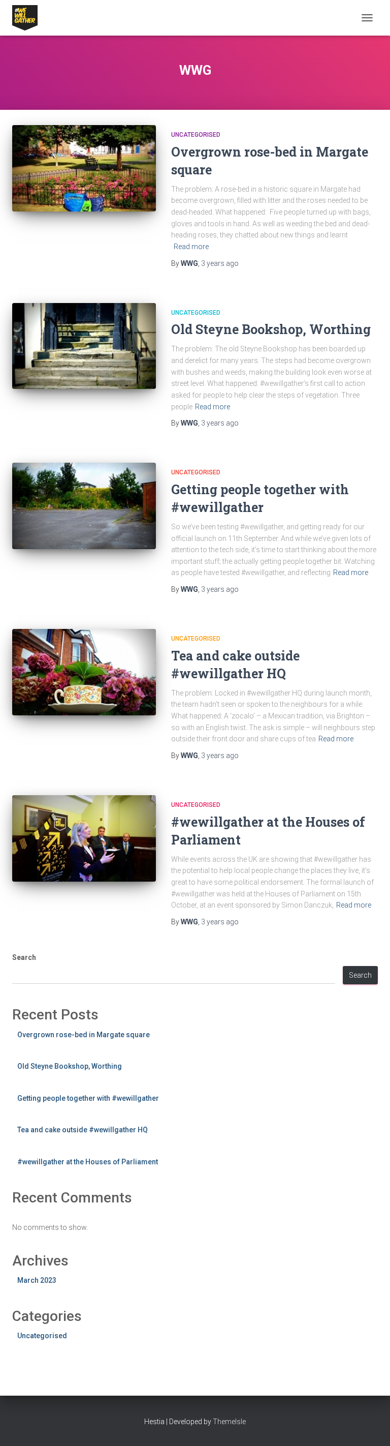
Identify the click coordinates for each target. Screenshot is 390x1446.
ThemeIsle (229, 1422)
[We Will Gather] (28, 18)
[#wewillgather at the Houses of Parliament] (84, 838)
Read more (191, 247)
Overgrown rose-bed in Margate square (83, 1035)
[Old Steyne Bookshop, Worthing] (84, 346)
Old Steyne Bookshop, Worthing (271, 329)
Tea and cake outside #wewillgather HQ (82, 1130)
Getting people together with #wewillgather (88, 1098)
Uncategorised (195, 134)
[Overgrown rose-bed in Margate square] (84, 168)
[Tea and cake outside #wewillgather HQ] (84, 672)
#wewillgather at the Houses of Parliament (87, 1162)
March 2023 (36, 1280)
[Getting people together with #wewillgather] (84, 506)
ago (220, 263)
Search (24, 957)
